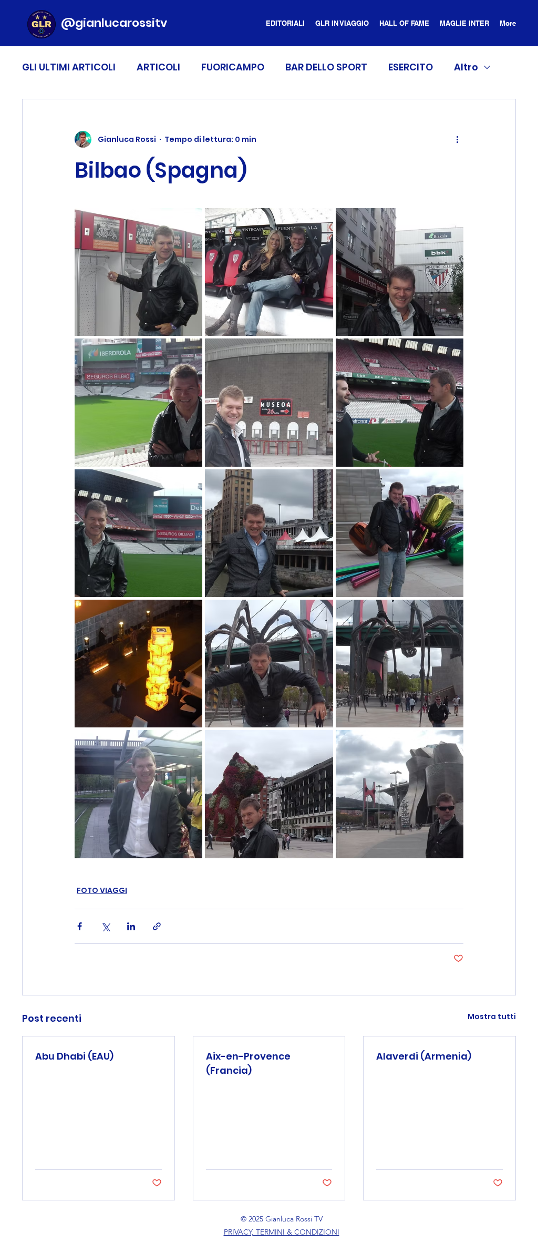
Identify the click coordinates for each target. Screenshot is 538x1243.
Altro (466, 67)
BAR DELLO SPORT (326, 67)
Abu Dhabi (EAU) (74, 1056)
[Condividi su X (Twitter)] (105, 926)
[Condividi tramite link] (157, 926)
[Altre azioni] (457, 139)
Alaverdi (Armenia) (423, 1056)
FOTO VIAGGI (102, 890)
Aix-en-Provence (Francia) (248, 1063)
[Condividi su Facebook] (80, 926)
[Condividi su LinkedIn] (131, 926)
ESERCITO (410, 67)
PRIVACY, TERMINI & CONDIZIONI (281, 1232)
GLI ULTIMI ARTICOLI (69, 67)
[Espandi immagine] (138, 272)
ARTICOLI (158, 67)
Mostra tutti (492, 1016)
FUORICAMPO (232, 67)
